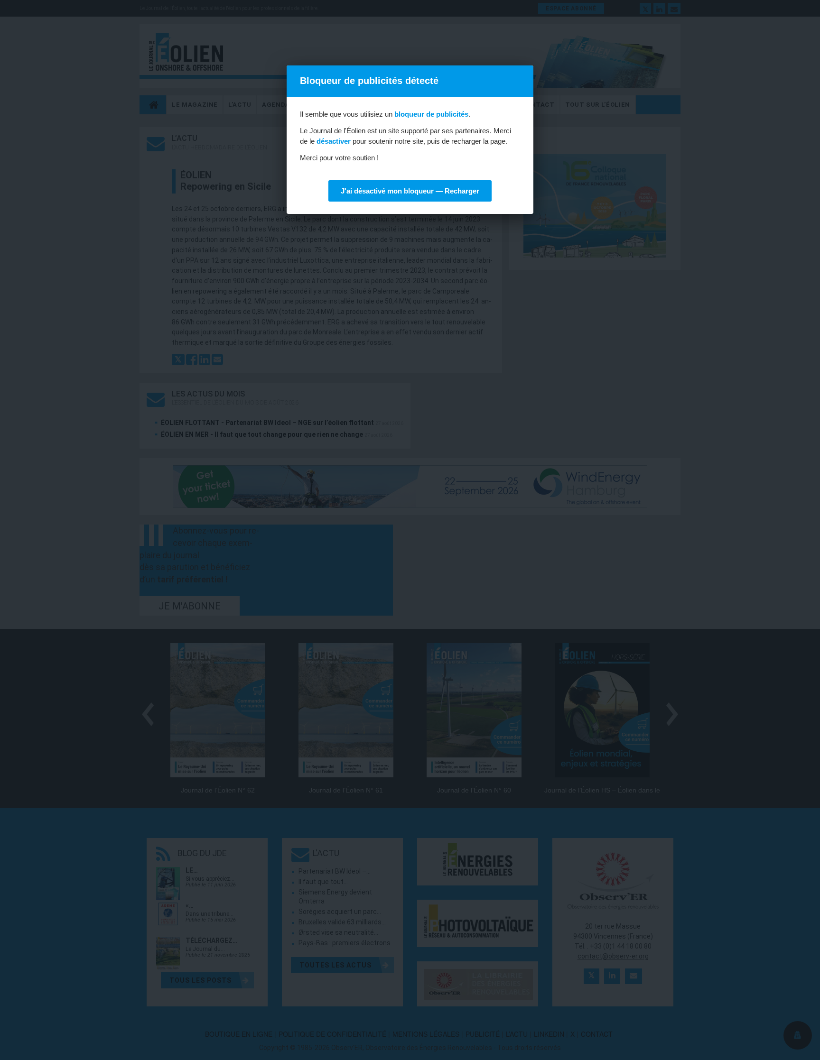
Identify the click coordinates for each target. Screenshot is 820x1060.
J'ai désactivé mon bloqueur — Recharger (410, 191)
